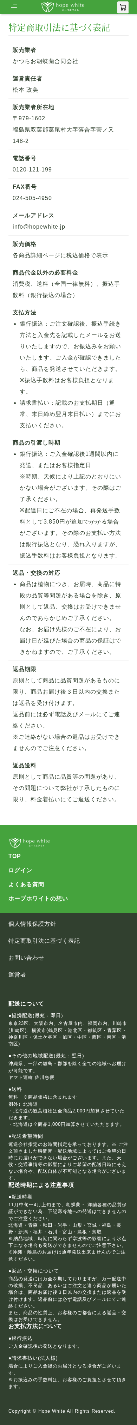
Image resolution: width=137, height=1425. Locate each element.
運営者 (17, 975)
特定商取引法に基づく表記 (44, 941)
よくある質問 (26, 884)
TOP (14, 856)
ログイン (20, 870)
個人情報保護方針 (32, 924)
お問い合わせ (26, 958)
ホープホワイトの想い (38, 898)
